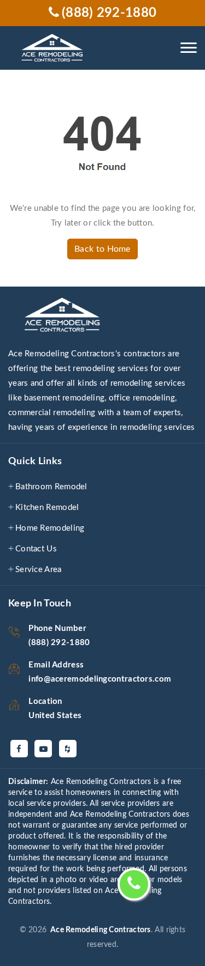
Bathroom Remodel (51, 487)
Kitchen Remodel (47, 507)
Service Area (38, 570)
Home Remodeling (50, 528)
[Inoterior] (53, 48)
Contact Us (36, 549)
